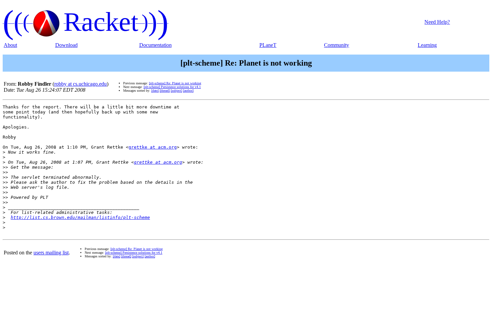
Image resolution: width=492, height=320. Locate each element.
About (10, 45)
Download (66, 45)
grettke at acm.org (153, 147)
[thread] (165, 90)
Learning (427, 45)
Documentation (155, 45)
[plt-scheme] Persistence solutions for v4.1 (172, 87)
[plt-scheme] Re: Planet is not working (175, 83)
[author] (188, 90)
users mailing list (51, 252)
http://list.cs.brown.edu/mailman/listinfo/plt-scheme (80, 217)
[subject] (176, 90)
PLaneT (267, 45)
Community (336, 45)
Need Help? (437, 22)
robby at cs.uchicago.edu (80, 84)
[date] (155, 90)
